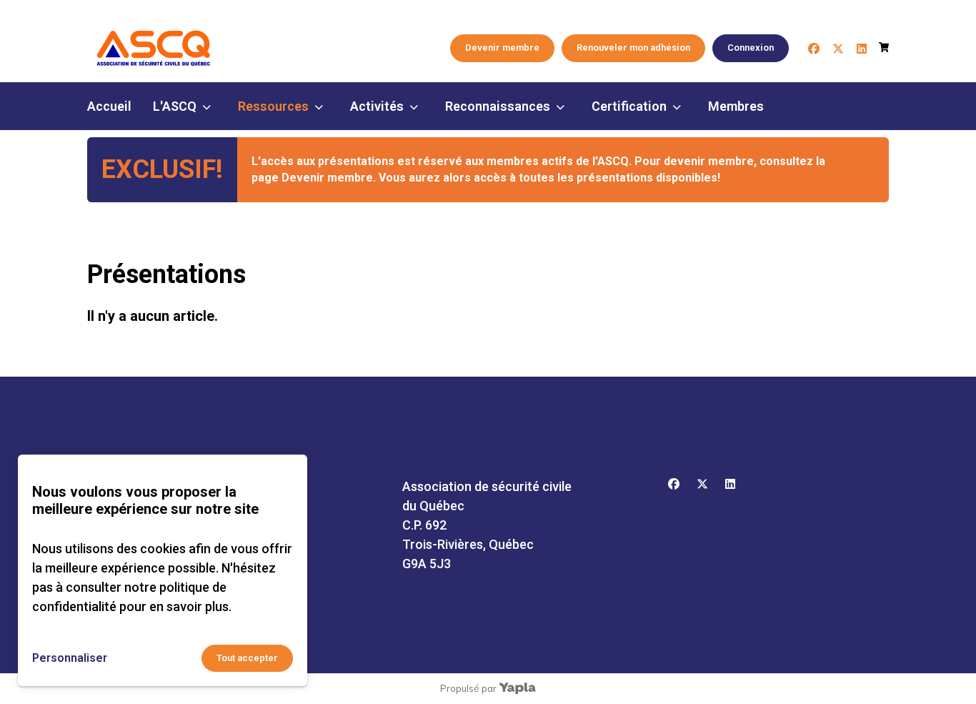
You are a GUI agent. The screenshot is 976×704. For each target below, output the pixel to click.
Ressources (273, 106)
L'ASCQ (174, 106)
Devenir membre (502, 47)
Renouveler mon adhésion (633, 47)
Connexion (750, 47)
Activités (377, 106)
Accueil (109, 106)
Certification (629, 106)
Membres (736, 106)
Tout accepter (247, 658)
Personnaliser (69, 658)
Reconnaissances (497, 106)
